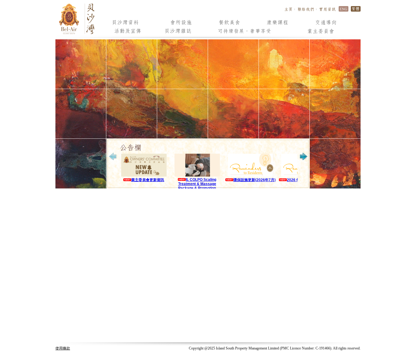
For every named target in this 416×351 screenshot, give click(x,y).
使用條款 (62, 348)
